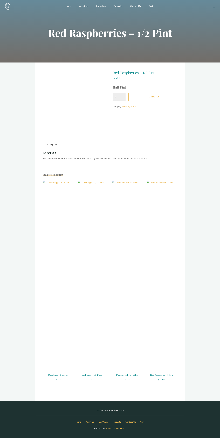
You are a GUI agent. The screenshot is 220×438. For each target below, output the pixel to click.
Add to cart (154, 97)
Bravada (109, 428)
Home (78, 422)
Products (117, 422)
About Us (90, 422)
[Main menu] (212, 6)
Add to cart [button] (59, 275)
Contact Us (130, 422)
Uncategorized (129, 106)
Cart (142, 422)
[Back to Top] (210, 428)
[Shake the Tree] (7, 6)
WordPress (121, 428)
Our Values (103, 422)
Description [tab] (52, 144)
